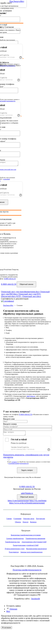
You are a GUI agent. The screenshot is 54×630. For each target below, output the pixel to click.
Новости (25, 522)
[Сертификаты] (7, 301)
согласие (14, 462)
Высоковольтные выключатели (36, 549)
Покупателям (40, 519)
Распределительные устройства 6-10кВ (25, 545)
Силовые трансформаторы (15, 538)
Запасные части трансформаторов (31, 552)
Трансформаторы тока (12, 542)
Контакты (33, 522)
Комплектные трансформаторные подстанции (26, 535)
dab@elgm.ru (31, 396)
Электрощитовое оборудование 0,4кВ (34, 542)
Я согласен (6, 628)
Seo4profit (35, 599)
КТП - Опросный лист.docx (28, 296)
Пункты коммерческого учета (14, 549)
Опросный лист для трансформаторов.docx (20, 292)
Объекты (18, 522)
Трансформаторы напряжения (35, 538)
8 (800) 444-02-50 (10, 279)
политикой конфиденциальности (18, 463)
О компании (17, 519)
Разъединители (14, 552)
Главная (9, 519)
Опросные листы (28, 519)
